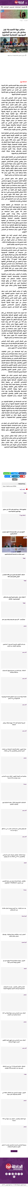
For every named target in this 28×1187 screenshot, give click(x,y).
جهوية (25, 493)
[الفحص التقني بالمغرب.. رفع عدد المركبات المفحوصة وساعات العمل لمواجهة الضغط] (14, 976)
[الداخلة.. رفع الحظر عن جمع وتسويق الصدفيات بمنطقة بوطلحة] (14, 660)
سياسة (25, 784)
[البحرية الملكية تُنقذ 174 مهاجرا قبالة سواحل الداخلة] (14, 712)
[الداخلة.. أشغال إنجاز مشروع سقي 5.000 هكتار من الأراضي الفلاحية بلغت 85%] (13, 565)
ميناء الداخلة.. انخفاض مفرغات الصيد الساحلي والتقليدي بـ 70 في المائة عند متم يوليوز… (14, 856)
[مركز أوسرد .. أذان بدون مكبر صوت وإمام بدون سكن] (13, 609)
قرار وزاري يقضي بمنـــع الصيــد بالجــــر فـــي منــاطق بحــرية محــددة (14, 829)
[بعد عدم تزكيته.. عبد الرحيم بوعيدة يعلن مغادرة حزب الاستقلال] (14, 897)
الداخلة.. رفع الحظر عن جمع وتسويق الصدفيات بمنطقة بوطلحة (14, 671)
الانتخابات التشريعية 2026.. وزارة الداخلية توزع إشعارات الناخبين (14, 803)
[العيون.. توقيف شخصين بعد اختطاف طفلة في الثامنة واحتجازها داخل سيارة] (14, 1082)
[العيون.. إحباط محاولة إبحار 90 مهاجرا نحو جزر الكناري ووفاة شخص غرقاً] (14, 950)
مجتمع (25, 626)
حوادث (25, 1074)
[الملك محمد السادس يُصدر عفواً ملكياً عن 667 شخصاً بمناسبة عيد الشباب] (14, 1002)
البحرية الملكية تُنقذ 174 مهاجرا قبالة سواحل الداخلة (14, 724)
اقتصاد (25, 863)
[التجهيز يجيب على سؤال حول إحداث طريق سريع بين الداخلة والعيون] (13, 522)
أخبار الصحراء (5, 7)
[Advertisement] (14, 69)
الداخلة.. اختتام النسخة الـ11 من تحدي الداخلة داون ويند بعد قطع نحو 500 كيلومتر (14, 1067)
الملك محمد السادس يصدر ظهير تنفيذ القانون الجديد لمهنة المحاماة (14, 1041)
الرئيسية (23, 7)
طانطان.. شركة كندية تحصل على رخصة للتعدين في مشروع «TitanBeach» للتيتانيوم (14, 882)
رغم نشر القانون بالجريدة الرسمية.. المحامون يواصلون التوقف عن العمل (14, 645)
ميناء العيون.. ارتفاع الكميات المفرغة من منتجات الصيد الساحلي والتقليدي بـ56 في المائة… (14, 750)
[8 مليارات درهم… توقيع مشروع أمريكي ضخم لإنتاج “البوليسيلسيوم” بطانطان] (14, 587)
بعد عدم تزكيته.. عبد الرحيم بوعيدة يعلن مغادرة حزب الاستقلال (14, 909)
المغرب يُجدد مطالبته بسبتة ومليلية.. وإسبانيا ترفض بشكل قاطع (14, 935)
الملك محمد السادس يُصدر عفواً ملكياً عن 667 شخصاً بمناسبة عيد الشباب (14, 1014)
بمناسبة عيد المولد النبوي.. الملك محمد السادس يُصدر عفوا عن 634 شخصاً (14, 777)
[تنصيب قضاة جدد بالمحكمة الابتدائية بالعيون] (14, 544)
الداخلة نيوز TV (22, 515)
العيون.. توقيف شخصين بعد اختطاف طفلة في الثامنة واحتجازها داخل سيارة (14, 1093)
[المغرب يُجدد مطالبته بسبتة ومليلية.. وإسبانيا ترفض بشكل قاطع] (14, 924)
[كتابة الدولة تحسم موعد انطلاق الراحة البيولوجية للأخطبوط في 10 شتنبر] (14, 686)
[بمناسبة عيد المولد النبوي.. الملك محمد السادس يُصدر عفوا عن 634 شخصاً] (14, 765)
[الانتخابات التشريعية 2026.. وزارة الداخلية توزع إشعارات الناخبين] (14, 792)
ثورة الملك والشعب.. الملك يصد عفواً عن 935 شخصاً (14, 1119)
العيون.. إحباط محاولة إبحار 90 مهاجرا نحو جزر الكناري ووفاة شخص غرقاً (14, 961)
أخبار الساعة (24, 916)
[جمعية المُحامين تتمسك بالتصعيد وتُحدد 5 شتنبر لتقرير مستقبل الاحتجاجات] (14, 1134)
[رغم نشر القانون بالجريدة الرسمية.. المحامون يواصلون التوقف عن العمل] (14, 633)
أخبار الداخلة (18, 7)
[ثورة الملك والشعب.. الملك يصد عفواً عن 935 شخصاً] (14, 1108)
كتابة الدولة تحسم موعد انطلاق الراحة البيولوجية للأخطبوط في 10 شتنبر (14, 697)
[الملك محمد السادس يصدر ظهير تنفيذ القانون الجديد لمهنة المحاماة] (14, 1029)
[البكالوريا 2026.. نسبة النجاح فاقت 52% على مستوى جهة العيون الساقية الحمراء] (14, 499)
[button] (22, 473)
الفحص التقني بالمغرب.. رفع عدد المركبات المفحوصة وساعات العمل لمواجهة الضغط (14, 987)
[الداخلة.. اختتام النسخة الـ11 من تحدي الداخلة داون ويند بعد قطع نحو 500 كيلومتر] (14, 1056)
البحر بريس (12, 7)
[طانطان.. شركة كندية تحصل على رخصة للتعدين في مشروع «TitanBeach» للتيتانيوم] (14, 870)
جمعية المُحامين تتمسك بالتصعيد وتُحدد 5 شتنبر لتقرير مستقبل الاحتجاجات (14, 1146)
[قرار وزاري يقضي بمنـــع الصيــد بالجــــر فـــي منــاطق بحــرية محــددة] (14, 818)
